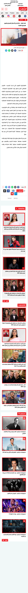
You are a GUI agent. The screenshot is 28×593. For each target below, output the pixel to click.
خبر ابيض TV (12, 13)
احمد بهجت (9, 198)
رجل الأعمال (15, 198)
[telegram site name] (15, 193)
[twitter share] (12, 50)
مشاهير (22, 13)
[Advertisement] (14, 69)
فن (26, 13)
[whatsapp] (3, 187)
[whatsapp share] (9, 50)
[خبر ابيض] (23, 8)
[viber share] (6, 50)
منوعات (6, 13)
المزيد (7, 301)
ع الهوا (17, 13)
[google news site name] (13, 190)
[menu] (6, 9)
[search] (2, 9)
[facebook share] (15, 50)
